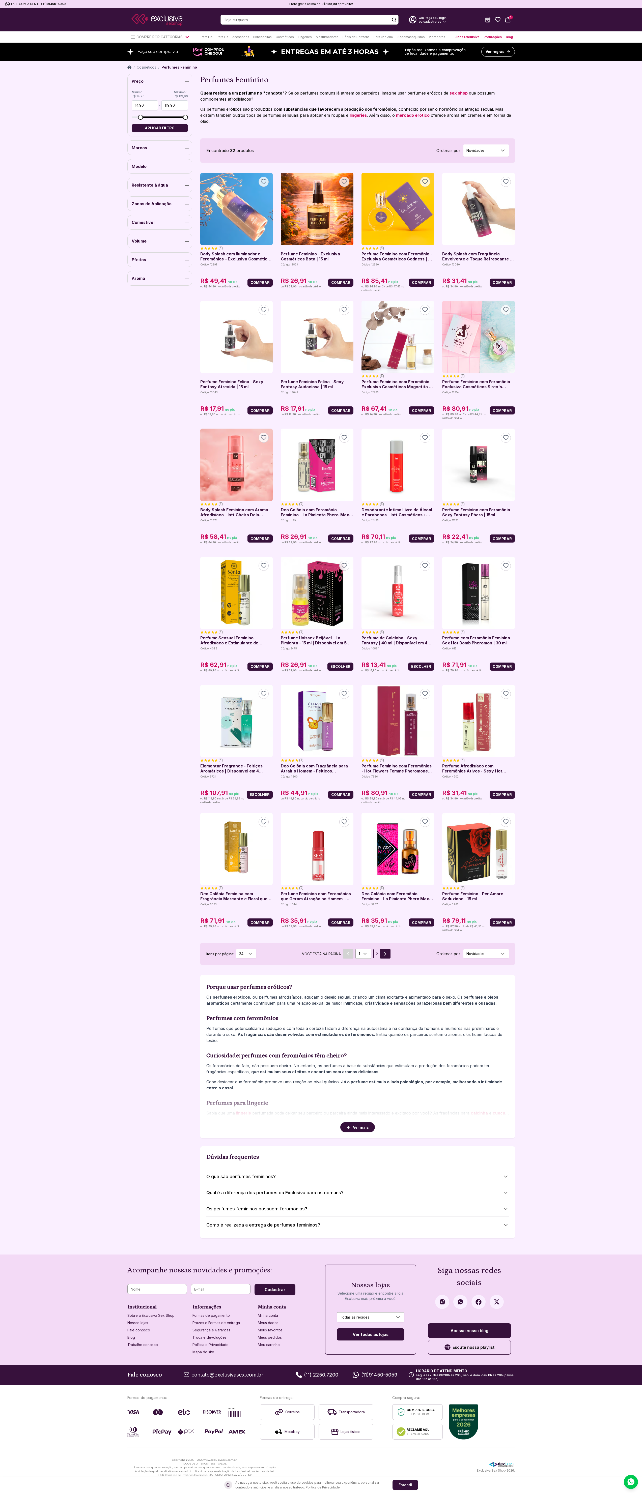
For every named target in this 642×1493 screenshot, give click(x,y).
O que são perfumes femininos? (241, 1176)
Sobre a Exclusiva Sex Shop (151, 1315)
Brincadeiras (262, 37)
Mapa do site (203, 1352)
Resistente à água (150, 185)
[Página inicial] (129, 67)
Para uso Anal (384, 37)
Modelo (139, 166)
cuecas (500, 1113)
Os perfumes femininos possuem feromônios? (256, 1208)
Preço (138, 81)
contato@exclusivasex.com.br (227, 1375)
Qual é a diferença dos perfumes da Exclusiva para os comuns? (275, 1192)
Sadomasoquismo (411, 37)
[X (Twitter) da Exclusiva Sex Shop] (497, 1302)
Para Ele (207, 37)
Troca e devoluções (209, 1337)
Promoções (493, 37)
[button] (488, 20)
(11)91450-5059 (53, 4)
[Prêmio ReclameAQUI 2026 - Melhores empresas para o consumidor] (463, 1422)
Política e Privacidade (210, 1344)
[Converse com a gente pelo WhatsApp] (631, 1482)
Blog (509, 37)
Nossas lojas (137, 1323)
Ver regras (495, 51)
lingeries (358, 115)
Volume (139, 241)
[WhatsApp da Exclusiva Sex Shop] (460, 1302)
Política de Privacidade (323, 1487)
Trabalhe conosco (142, 1344)
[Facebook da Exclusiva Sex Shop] (478, 1302)
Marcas (139, 147)
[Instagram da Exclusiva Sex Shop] (442, 1302)
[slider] (140, 117)
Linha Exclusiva (467, 37)
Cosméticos (285, 37)
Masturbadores (327, 37)
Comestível (143, 222)
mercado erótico (413, 115)
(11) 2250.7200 (321, 1375)
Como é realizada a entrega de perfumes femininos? (263, 1225)
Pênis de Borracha (356, 37)
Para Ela (222, 37)
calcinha (479, 1113)
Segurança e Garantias (211, 1330)
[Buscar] (394, 19)
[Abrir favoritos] (498, 19)
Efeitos (139, 259)
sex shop (459, 93)
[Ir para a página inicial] (156, 20)
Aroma (138, 278)
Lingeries (305, 37)
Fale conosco (138, 1330)
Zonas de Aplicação (152, 203)
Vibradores (437, 37)
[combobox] (486, 150)
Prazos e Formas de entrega (216, 1323)
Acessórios (240, 37)
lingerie (243, 1113)
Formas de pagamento (211, 1315)
